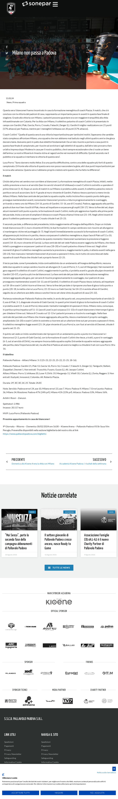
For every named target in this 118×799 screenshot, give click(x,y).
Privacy (7, 750)
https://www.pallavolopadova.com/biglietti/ (24, 433)
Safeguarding (10, 758)
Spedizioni (9, 742)
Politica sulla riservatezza (106, 772)
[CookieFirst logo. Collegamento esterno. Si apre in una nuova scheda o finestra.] (3, 774)
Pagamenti (9, 746)
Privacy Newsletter (12, 754)
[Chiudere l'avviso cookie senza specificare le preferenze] (114, 769)
